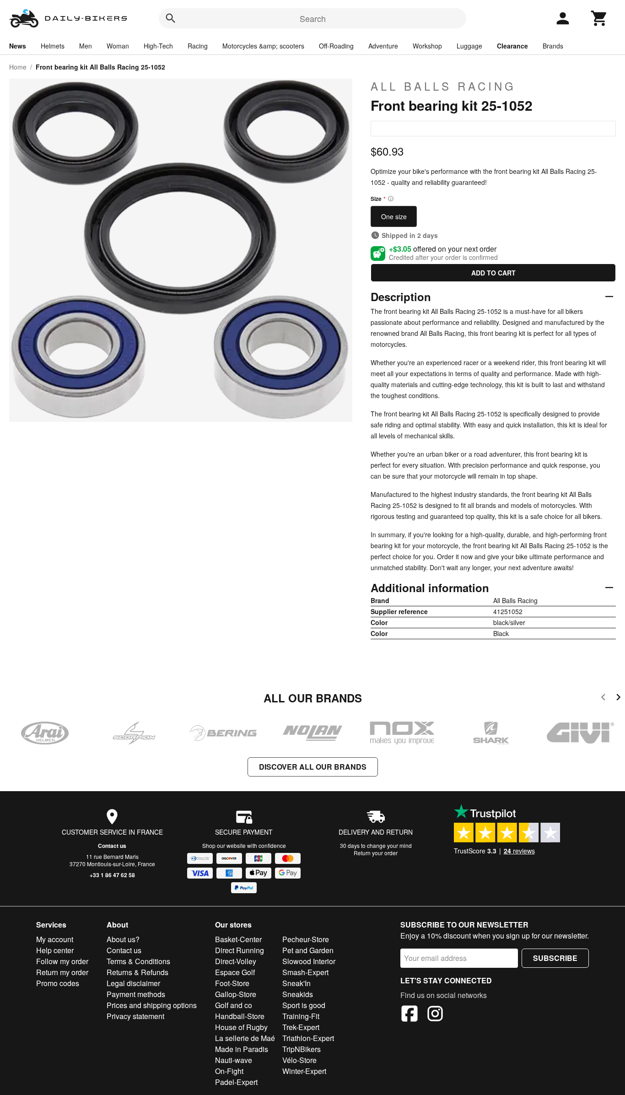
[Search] (170, 18)
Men (85, 45)
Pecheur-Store (305, 939)
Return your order (376, 853)
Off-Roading (336, 45)
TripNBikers (301, 1049)
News (17, 45)
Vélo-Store (299, 1060)
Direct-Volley (235, 961)
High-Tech (158, 45)
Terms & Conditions (138, 961)
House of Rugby (241, 1027)
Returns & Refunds (137, 972)
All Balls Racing (443, 86)
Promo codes (57, 983)
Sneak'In (296, 983)
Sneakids (297, 994)
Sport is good (303, 1005)
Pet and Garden (308, 950)
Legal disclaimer (133, 983)
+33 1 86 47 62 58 (112, 875)
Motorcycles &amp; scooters (263, 45)
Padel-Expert (236, 1082)
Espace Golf (235, 972)
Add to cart (493, 272)
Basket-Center (238, 939)
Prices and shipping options (152, 1005)
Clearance (512, 45)
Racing (198, 45)
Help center (55, 950)
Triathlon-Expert (308, 1038)
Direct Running (239, 950)
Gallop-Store (235, 994)
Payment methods (136, 994)
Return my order (62, 972)
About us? (123, 939)
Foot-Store (232, 983)
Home (18, 66)
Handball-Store (239, 1016)
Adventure (383, 45)
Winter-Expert (304, 1071)
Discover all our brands (312, 766)
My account (54, 939)
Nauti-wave (233, 1060)
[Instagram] (435, 1014)
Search (313, 18)
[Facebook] (409, 1014)
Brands (553, 45)
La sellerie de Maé (245, 1038)
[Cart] (599, 18)
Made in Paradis (241, 1049)
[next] (618, 698)
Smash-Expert (305, 972)
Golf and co (233, 1005)
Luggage (469, 45)
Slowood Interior (308, 961)
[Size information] (391, 198)
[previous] (603, 698)
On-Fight (229, 1071)
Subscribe (555, 958)
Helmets (53, 45)
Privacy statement (135, 1016)
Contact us (112, 845)
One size (394, 216)
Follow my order (62, 961)
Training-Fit (300, 1016)
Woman (118, 45)
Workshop (427, 45)
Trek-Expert (300, 1027)
